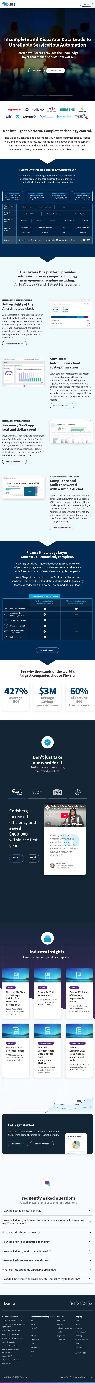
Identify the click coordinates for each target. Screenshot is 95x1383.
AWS (32, 1343)
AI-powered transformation (11, 1360)
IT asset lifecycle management (12, 1338)
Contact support (80, 1332)
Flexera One (61, 1320)
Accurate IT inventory (9, 1346)
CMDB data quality (8, 1342)
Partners (77, 1343)
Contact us (54, 68)
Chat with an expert (42, 1143)
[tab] (34, 95)
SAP (32, 1332)
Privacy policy (63, 1377)
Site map (90, 1377)
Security (59, 1332)
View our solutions (13, 343)
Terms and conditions (77, 1377)
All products (61, 1340)
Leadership (78, 1336)
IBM (32, 1320)
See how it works (46, 650)
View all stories (33, 858)
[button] (47, 1211)
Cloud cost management (10, 1334)
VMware (33, 1336)
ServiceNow (35, 1340)
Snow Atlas (60, 1324)
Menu (86, 4)
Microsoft (34, 1328)
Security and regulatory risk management (11, 1351)
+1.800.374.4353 (80, 1353)
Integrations (61, 1336)
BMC (32, 1351)
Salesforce (34, 1347)
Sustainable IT (7, 1356)
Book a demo (17, 1143)
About (77, 1320)
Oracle (33, 1324)
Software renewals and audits (12, 1320)
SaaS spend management (11, 1330)
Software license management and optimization (14, 1325)
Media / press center (81, 1340)
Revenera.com (79, 1347)
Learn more (36, 68)
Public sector (6, 1364)
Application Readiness (64, 1328)
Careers (77, 1324)
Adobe (33, 1355)
